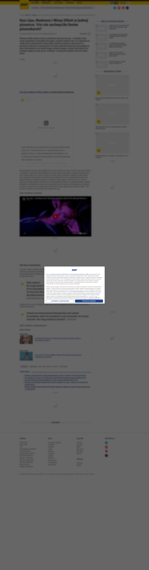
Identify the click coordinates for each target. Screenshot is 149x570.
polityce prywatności (78, 291)
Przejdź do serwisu (89, 301)
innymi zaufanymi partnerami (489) (79, 274)
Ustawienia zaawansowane (60, 301)
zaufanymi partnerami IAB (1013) (59, 274)
